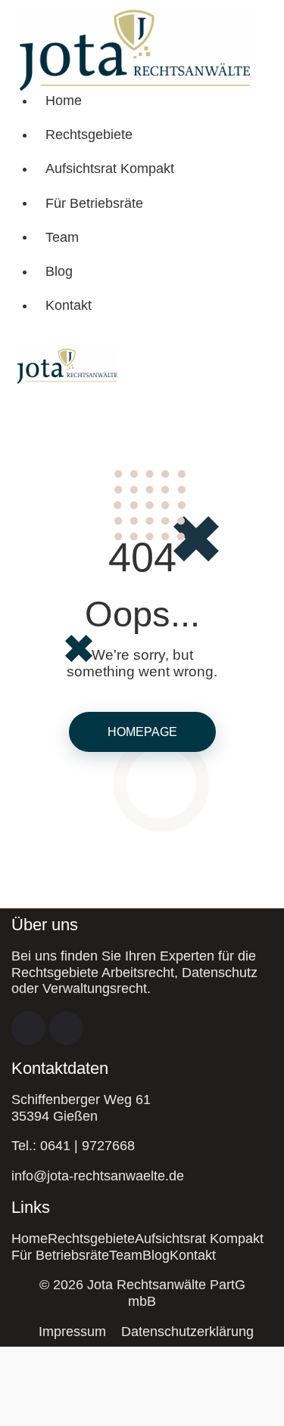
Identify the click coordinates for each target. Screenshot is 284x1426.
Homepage (142, 731)
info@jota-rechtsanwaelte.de (97, 1175)
